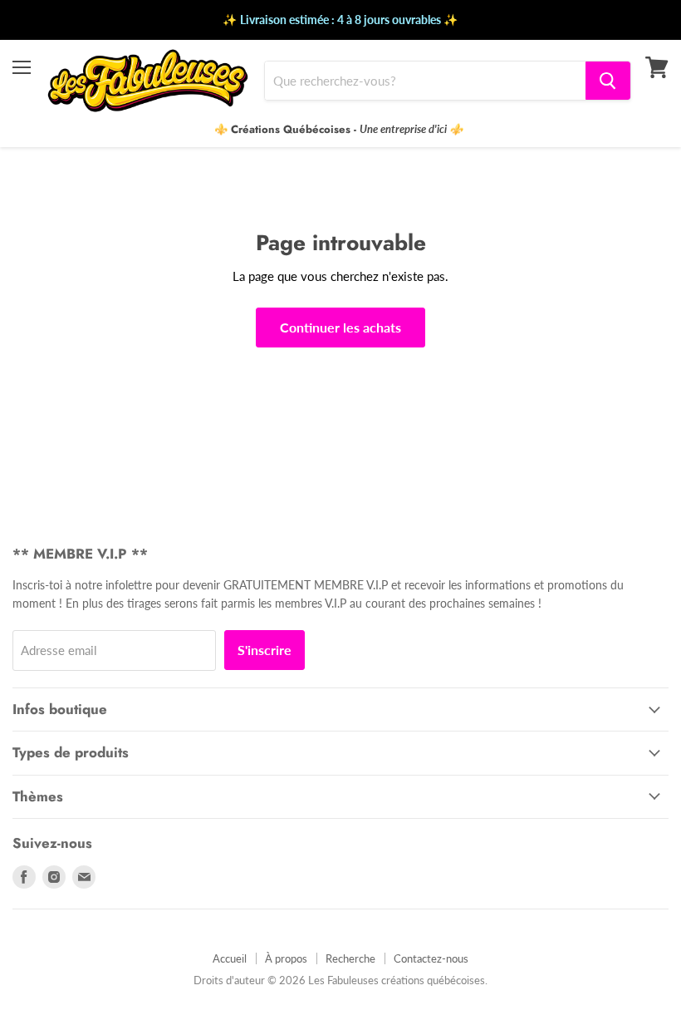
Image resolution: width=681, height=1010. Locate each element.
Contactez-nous (431, 958)
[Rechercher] (607, 81)
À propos (286, 958)
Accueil (230, 958)
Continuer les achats (340, 327)
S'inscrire (265, 650)
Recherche (350, 958)
